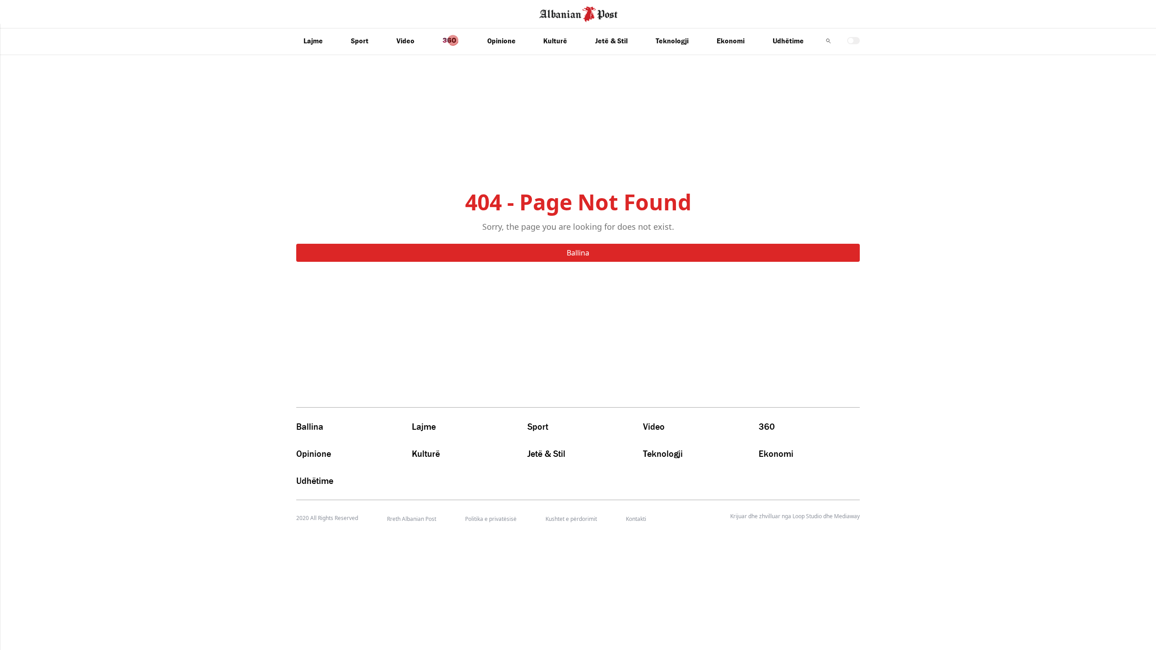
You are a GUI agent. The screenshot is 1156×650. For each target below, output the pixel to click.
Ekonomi (731, 41)
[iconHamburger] (23, 12)
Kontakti (636, 519)
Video (405, 41)
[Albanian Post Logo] (578, 13)
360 (767, 427)
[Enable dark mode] (853, 40)
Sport (359, 41)
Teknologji (672, 41)
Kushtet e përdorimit (571, 519)
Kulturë (555, 41)
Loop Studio (807, 516)
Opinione (501, 41)
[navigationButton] (828, 40)
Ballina (578, 253)
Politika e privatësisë (491, 519)
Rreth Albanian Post (411, 519)
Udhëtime (788, 41)
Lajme (313, 41)
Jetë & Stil (611, 41)
